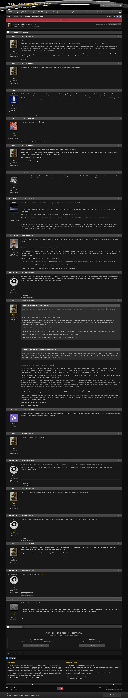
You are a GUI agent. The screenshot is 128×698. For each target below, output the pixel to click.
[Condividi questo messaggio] (118, 36)
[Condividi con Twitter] (7, 658)
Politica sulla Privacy (16, 689)
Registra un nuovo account (36, 645)
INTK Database (26, 12)
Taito (13, 118)
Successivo (16, 32)
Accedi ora (92, 645)
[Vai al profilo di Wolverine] (14, 418)
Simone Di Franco (14, 199)
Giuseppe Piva (13, 272)
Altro (87, 12)
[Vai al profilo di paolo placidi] (14, 243)
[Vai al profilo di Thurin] (14, 180)
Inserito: (27, 36)
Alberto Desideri (14, 599)
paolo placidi (14, 235)
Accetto (112, 695)
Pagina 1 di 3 (26, 32)
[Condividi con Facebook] (10, 658)
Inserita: (27, 63)
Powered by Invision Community (114, 689)
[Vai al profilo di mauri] (14, 99)
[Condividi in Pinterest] (14, 658)
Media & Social (38, 12)
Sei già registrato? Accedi (103, 12)
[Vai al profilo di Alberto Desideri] (14, 607)
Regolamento (77, 12)
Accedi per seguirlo (102, 24)
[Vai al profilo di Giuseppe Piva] (14, 282)
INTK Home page (13, 12)
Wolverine (14, 409)
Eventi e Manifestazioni (35, 26)
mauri (14, 90)
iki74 (15, 26)
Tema (7, 689)
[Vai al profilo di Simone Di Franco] (14, 208)
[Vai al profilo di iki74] (10, 25)
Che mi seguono (113, 24)
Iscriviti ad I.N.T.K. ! (63, 12)
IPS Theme (9, 687)
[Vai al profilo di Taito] (14, 126)
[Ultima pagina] (21, 32)
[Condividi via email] (12, 658)
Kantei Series (51, 12)
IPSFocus (16, 687)
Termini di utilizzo (22, 695)
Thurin (14, 172)
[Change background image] (120, 12)
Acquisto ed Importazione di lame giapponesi (64, 20)
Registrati (114, 12)
